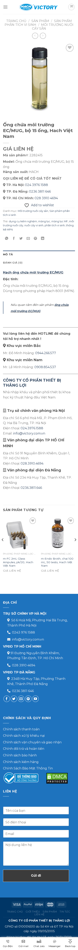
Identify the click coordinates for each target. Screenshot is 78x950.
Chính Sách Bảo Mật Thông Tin (28, 768)
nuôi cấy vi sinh (33, 225)
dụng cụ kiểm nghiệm (23, 221)
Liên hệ (39, 914)
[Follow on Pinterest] (28, 698)
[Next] (75, 547)
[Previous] (3, 547)
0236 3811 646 (40, 191)
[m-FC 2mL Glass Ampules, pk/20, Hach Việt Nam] (20, 533)
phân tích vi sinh (55, 225)
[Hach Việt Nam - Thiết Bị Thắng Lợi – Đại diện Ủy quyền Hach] (39, 7)
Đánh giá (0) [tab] (12, 262)
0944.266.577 (45, 353)
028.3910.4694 (32, 463)
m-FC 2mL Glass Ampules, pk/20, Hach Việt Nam (18, 562)
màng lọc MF (59, 221)
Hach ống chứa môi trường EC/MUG (33, 272)
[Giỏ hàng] (71, 7)
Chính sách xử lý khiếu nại (24, 736)
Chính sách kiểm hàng (21, 762)
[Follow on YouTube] (35, 698)
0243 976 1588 (23, 632)
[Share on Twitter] (21, 238)
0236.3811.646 (31, 488)
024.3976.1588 (32, 428)
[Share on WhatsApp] (6, 238)
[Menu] (5, 7)
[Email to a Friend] (28, 238)
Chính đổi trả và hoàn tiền (23, 749)
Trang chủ (16, 21)
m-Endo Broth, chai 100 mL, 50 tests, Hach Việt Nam (57, 562)
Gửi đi (36, 875)
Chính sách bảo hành (20, 755)
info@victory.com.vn (29, 433)
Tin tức (65, 911)
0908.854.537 (45, 367)
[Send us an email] (21, 698)
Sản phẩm (50, 911)
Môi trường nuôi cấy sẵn (33, 210)
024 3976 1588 (36, 185)
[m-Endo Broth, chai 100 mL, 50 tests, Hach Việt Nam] (58, 533)
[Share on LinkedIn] (42, 238)
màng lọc (44, 221)
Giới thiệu (33, 911)
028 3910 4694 (46, 198)
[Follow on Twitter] (14, 698)
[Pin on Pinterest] (35, 238)
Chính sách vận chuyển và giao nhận (32, 742)
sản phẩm (40, 21)
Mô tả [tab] (8, 254)
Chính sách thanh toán (21, 729)
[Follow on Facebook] (6, 698)
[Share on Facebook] (14, 238)
